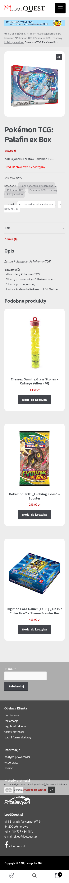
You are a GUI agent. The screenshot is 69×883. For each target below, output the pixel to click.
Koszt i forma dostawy (17, 737)
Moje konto (11, 876)
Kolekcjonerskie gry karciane (36, 186)
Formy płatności (14, 732)
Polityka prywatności (17, 757)
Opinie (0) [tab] (11, 239)
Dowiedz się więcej (34, 789)
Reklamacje (11, 721)
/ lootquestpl (16, 846)
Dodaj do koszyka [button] (34, 400)
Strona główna (16, 33)
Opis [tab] (7, 228)
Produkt (31, 33)
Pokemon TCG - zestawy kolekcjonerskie (30, 192)
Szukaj (34, 876)
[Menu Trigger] (60, 8)
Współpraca (11, 762)
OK (51, 789)
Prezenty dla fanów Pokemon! (36, 204)
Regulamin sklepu (15, 726)
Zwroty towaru (13, 715)
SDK (21, 863)
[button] (59, 57)
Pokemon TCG (24, 38)
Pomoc (8, 768)
